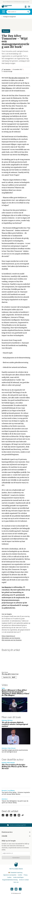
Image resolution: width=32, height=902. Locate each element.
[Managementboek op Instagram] (20, 889)
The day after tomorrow (16, 78)
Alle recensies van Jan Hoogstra (12, 640)
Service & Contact (24, 880)
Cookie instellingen (18, 877)
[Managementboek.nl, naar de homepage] (7, 7)
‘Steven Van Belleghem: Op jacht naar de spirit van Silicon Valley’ (15, 802)
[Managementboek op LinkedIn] (12, 889)
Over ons (16, 882)
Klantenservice (7, 832)
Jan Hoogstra (7, 69)
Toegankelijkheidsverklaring (10, 880)
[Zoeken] (28, 11)
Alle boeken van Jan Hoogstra (11, 638)
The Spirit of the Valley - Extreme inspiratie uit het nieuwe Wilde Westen (16, 793)
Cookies (9, 877)
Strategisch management (9, 16)
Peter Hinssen (7, 88)
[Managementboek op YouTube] (16, 889)
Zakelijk (4, 836)
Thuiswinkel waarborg (16, 872)
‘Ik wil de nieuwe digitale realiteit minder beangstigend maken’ (15, 724)
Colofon (20, 875)
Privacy (26, 875)
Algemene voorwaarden (9, 875)
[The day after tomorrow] (8, 661)
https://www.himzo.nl (8, 636)
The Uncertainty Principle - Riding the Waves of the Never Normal (15, 766)
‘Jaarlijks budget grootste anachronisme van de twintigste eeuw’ (15, 751)
